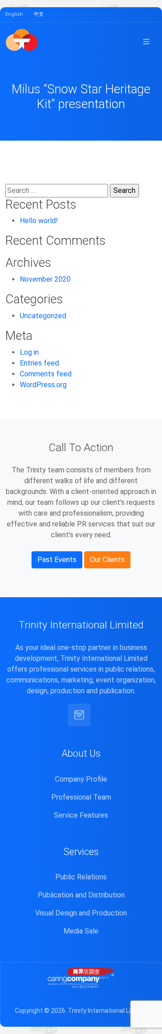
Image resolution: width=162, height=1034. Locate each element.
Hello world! (39, 220)
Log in (29, 352)
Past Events (56, 559)
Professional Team (81, 797)
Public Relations (81, 877)
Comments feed (46, 374)
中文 (39, 14)
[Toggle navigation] (146, 41)
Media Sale (81, 931)
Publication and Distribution (81, 895)
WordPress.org (43, 384)
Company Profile (81, 779)
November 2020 (45, 279)
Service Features (81, 815)
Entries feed (39, 363)
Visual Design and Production (81, 913)
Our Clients (107, 559)
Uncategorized (43, 315)
